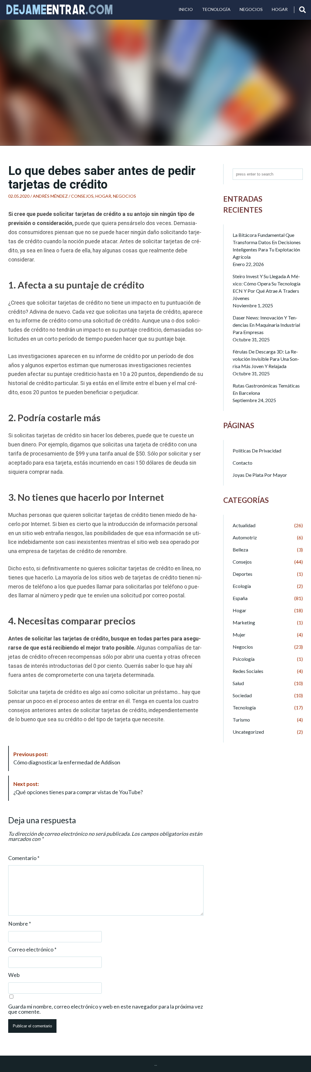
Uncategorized (248, 732)
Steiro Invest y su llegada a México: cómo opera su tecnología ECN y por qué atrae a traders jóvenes (266, 287)
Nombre (19, 924)
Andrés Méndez (50, 196)
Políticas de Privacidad (257, 450)
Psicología (244, 659)
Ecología (242, 586)
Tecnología (216, 9)
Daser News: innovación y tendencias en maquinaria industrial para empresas (266, 325)
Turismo (241, 719)
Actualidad (244, 525)
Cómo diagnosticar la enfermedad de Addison (66, 758)
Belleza (240, 549)
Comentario (23, 858)
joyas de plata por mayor (260, 475)
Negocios (251, 9)
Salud (238, 683)
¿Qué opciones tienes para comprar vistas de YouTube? (78, 788)
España (240, 598)
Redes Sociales (248, 671)
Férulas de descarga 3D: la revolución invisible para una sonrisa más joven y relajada (266, 359)
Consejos (82, 196)
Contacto (242, 463)
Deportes (242, 574)
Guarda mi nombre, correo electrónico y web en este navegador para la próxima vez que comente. (105, 1009)
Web (14, 975)
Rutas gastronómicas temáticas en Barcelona (266, 389)
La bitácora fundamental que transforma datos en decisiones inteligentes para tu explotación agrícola (267, 246)
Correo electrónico (32, 949)
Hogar (280, 9)
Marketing (244, 622)
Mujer (239, 634)
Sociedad (242, 695)
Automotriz (245, 537)
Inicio (186, 9)
